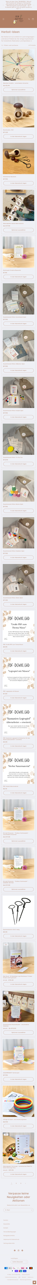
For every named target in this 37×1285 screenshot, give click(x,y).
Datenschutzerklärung (11, 1277)
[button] (3, 19)
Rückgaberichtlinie (9, 1235)
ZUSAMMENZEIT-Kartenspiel (11, 1072)
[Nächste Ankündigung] (34, 5)
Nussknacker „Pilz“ (8, 130)
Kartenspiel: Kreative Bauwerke (12, 270)
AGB (19, 1277)
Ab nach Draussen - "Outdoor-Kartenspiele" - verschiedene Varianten (16, 833)
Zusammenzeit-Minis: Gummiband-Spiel (14, 317)
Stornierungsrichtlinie (25, 1279)
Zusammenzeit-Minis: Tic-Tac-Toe (12, 457)
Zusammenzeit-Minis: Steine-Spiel (13, 597)
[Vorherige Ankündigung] (3, 5)
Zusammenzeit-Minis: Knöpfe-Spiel (13, 410)
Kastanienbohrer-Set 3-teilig (11, 929)
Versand (24, 1277)
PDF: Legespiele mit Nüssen (11, 691)
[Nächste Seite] (25, 1183)
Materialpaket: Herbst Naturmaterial (13, 223)
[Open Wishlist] (34, 1282)
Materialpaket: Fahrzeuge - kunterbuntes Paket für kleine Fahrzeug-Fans (17, 1167)
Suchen (5, 1220)
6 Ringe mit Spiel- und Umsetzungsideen (15, 1119)
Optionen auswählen (18, 89)
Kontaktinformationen (12, 1279)
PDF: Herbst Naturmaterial (10, 786)
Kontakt (5, 1228)
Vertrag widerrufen (9, 1243)
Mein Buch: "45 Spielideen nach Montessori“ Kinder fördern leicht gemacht (17, 977)
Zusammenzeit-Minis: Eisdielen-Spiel (13, 551)
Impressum (30, 1277)
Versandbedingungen (9, 1231)
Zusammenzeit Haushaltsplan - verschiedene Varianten (16, 1025)
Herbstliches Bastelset (9, 176)
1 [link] (11, 1183)
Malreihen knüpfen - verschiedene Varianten (15, 83)
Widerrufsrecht (26, 1274)
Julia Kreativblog (16, 1274)
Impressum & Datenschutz (11, 1239)
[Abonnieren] (31, 1210)
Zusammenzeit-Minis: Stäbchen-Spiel (14, 364)
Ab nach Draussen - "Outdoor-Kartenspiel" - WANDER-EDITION (15, 882)
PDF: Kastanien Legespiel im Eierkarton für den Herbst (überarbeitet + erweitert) (16, 738)
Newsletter (6, 1224)
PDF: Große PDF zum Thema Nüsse (13, 644)
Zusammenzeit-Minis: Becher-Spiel (13, 504)
